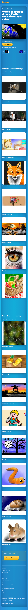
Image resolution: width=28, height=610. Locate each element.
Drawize (4, 8)
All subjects (5, 572)
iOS (3, 592)
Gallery (8, 8)
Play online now (11, 558)
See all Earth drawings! (8, 47)
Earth (12, 8)
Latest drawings (6, 570)
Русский (5, 600)
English (11, 598)
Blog (3, 582)
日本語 (10, 600)
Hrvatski (22, 598)
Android (4, 590)
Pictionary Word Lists (7, 584)
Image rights (5, 574)
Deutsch (16, 598)
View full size (7, 44)
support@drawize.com (8, 603)
